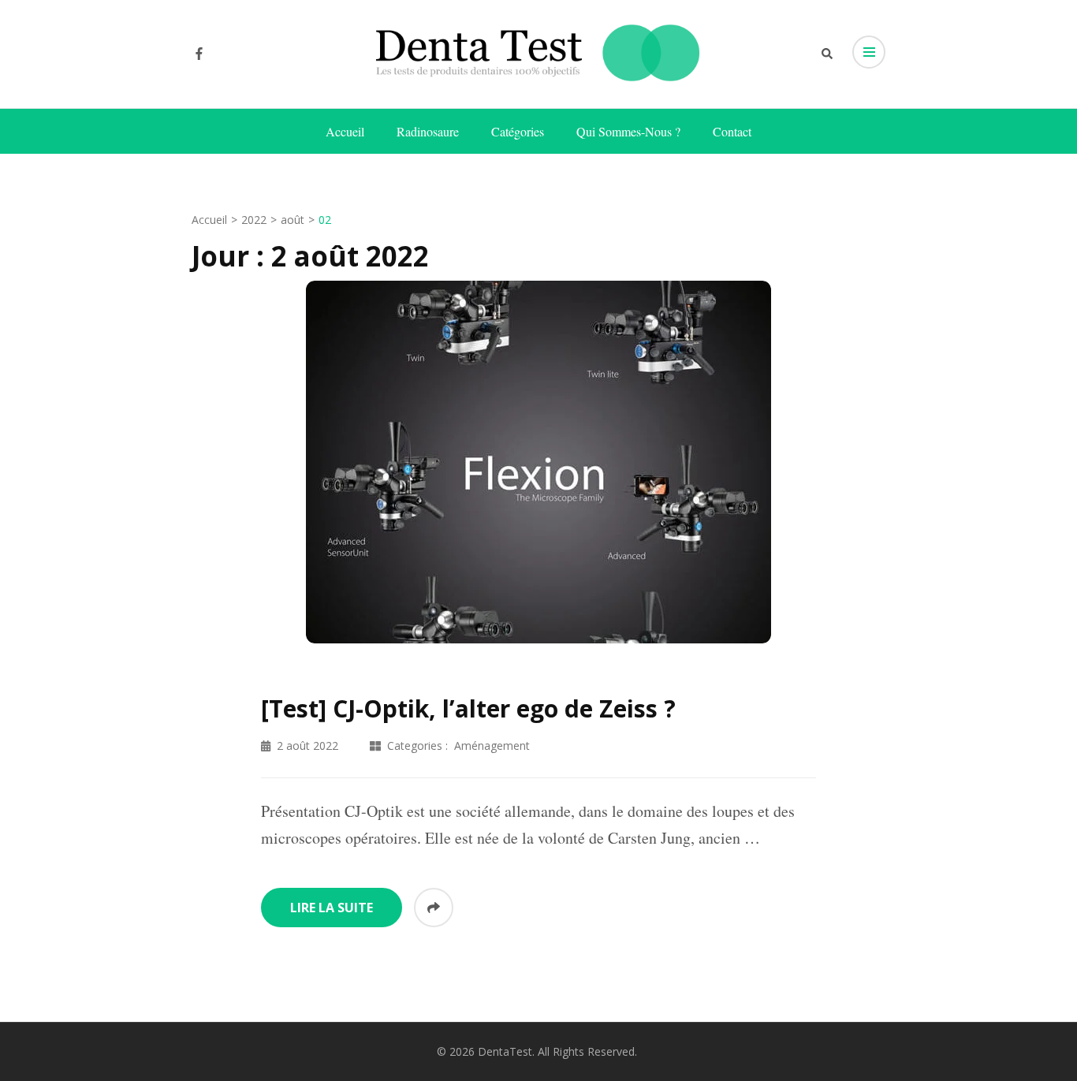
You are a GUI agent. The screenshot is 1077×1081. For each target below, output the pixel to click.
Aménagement (492, 745)
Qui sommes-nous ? (628, 131)
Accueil (345, 131)
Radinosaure (428, 131)
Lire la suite (331, 907)
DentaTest (505, 1051)
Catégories (517, 131)
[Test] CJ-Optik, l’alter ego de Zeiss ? (468, 708)
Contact (732, 131)
